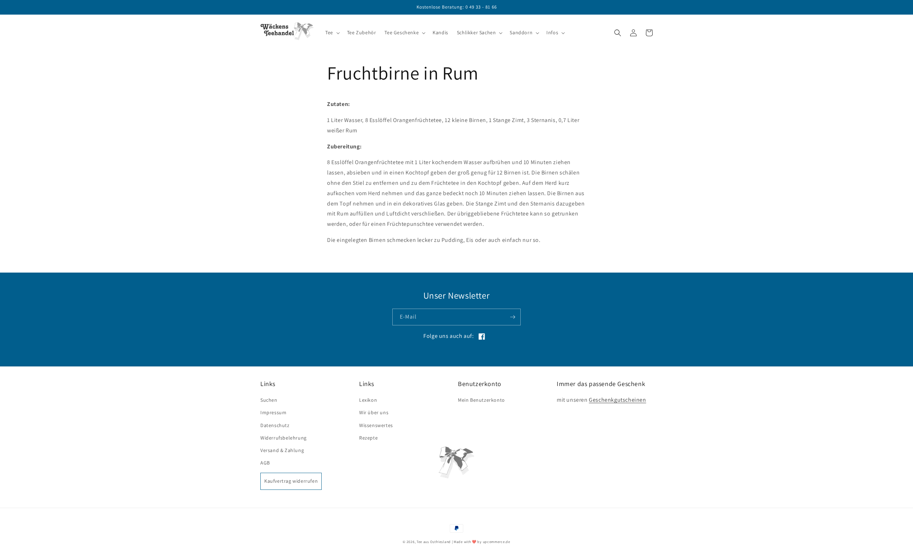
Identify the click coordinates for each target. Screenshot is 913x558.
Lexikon (368, 400)
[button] (332, 32)
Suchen (268, 400)
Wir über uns (373, 412)
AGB (265, 463)
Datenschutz (275, 425)
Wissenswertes (376, 425)
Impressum (273, 412)
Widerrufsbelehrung (283, 438)
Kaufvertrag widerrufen (291, 481)
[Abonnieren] (512, 317)
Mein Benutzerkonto (481, 400)
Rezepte (368, 438)
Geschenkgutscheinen (617, 400)
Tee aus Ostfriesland (434, 541)
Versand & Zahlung (282, 450)
